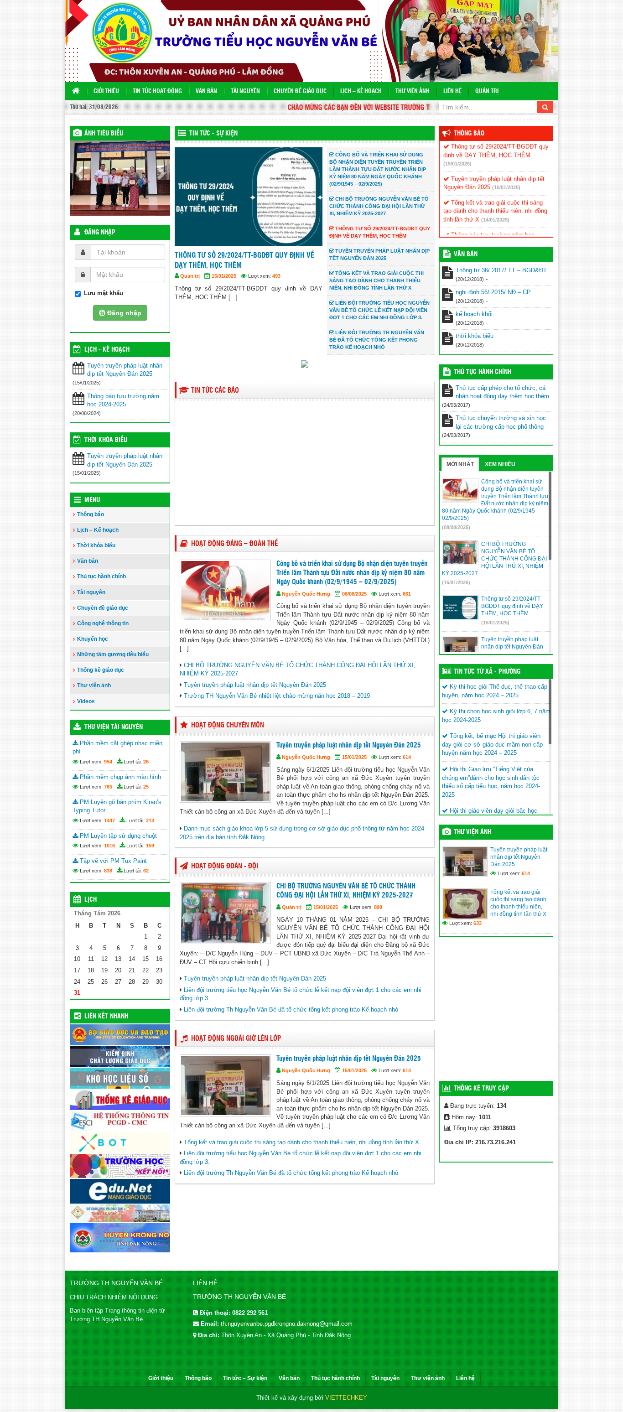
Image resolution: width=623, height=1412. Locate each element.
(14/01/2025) (495, 209)
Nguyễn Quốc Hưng (212, 276)
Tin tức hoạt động (157, 91)
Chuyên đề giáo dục (300, 91)
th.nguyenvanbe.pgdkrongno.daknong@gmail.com (287, 1323)
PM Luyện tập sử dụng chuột (117, 835)
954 (108, 761)
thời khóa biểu (474, 335)
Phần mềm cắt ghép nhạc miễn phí (117, 747)
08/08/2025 (354, 594)
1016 (109, 845)
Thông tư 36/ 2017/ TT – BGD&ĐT (501, 270)
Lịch (90, 900)
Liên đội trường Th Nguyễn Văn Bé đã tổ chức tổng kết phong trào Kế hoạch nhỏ (291, 1009)
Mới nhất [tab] (460, 464)
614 (313, 276)
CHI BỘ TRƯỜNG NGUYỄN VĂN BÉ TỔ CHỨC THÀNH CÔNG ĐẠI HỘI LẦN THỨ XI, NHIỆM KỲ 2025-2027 (345, 891)
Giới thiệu (106, 91)
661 (407, 594)
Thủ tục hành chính (101, 576)
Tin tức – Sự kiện (245, 1378)
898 (378, 907)
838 (108, 870)
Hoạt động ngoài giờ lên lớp (236, 1038)
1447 (109, 820)
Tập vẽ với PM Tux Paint (112, 860)
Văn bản (206, 91)
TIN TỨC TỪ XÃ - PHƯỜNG (487, 672)
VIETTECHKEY (346, 1397)
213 (150, 820)
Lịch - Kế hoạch (107, 350)
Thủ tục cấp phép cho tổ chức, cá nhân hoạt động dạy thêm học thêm (502, 392)
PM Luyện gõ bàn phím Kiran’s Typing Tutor (117, 806)
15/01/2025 (261, 276)
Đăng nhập (99, 232)
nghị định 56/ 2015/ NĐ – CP (493, 292)
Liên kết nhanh (106, 1016)
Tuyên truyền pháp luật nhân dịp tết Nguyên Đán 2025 (124, 370)
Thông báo (90, 514)
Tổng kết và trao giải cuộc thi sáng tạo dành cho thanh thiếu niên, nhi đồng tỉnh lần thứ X (301, 1142)
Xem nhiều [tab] (500, 464)
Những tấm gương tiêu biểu (113, 654)
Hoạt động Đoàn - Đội (224, 866)
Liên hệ (452, 91)
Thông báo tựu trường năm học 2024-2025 (123, 400)
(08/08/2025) (456, 527)
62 (146, 870)
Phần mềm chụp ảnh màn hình (119, 776)
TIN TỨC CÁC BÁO (215, 390)
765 (108, 786)
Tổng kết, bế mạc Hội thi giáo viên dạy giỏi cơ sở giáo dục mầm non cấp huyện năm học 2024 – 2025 (492, 744)
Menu (92, 500)
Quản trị (486, 91)
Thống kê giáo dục (100, 670)
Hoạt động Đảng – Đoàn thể (234, 543)
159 (150, 845)
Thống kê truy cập (481, 1088)
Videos (86, 701)
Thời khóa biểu (96, 545)
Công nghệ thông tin (103, 623)
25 (146, 786)
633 (477, 923)
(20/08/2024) (486, 232)
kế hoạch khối (474, 314)
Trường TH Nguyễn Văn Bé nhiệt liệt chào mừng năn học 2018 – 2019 (277, 695)
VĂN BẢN (466, 254)
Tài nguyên (245, 91)
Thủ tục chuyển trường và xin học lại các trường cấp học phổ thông (501, 422)
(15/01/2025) (457, 153)
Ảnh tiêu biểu (103, 133)
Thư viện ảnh (412, 91)
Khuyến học (92, 639)
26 (146, 761)
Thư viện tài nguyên (113, 727)
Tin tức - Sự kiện (213, 133)
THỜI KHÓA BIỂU (105, 440)
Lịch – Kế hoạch (361, 91)
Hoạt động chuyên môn (227, 725)
